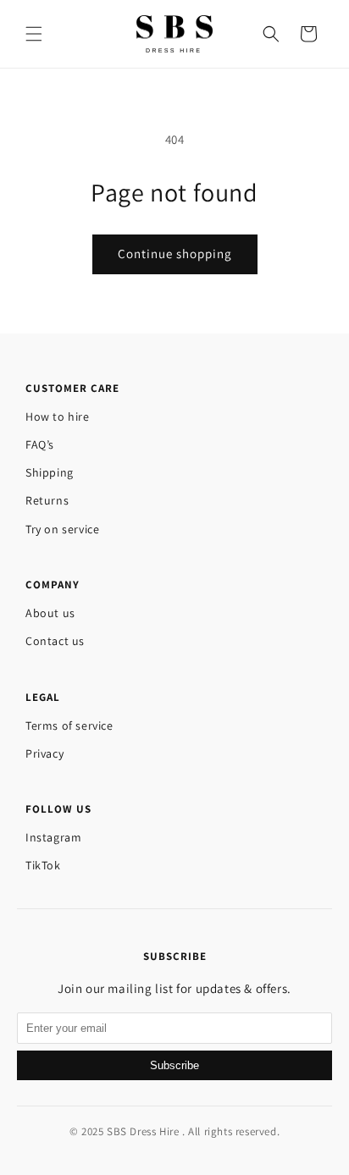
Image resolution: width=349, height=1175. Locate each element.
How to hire (57, 416)
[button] (34, 33)
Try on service (62, 529)
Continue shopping (175, 253)
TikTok (43, 865)
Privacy (44, 753)
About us (50, 613)
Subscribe (174, 1065)
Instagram (53, 837)
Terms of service (69, 725)
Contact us (55, 640)
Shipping (49, 472)
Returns (47, 500)
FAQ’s (39, 444)
